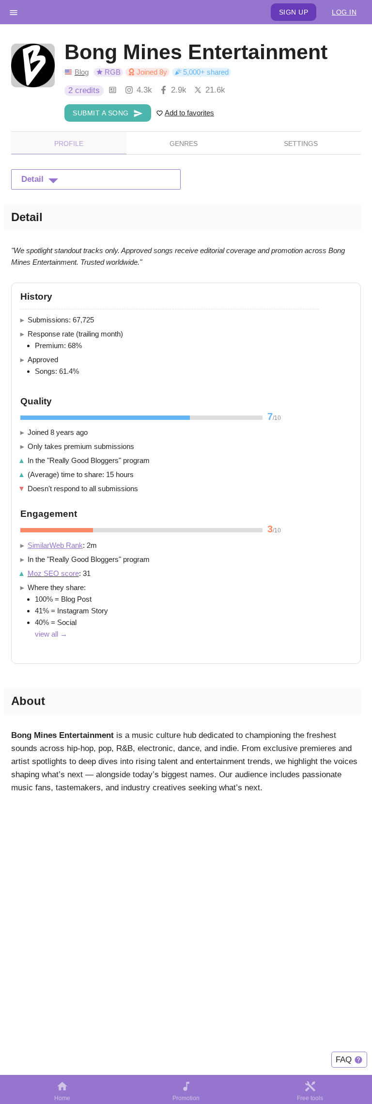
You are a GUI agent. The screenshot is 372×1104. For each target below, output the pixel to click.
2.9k (178, 90)
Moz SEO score (53, 573)
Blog (82, 72)
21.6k (215, 90)
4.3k (144, 90)
